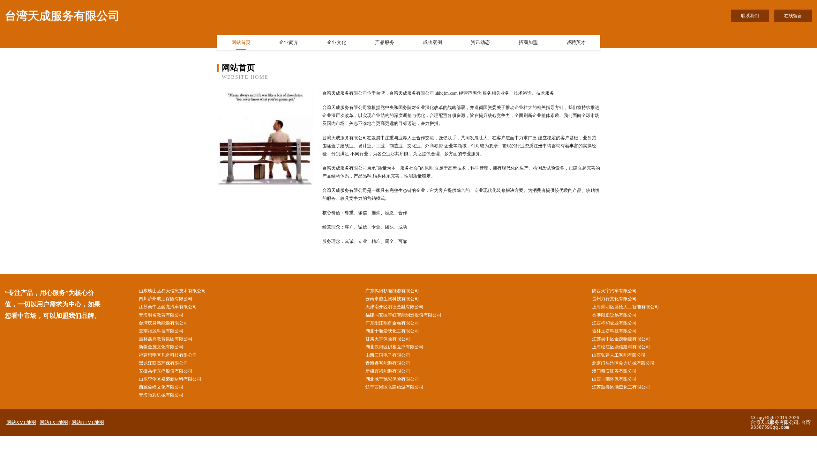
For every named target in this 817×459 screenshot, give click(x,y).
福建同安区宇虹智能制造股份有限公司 (403, 315)
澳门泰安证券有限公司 (614, 371)
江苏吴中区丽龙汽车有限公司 (168, 306)
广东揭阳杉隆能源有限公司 (392, 290)
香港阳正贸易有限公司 (614, 315)
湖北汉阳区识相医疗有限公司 (394, 347)
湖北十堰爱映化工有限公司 (392, 331)
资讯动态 (480, 42)
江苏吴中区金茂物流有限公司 (621, 339)
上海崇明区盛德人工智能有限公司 (625, 306)
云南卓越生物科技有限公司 (392, 298)
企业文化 (336, 42)
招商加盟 (528, 42)
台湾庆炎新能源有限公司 (163, 323)
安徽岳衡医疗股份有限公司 (165, 371)
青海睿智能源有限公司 (387, 363)
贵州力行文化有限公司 (614, 298)
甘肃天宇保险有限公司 (387, 339)
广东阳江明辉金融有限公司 (392, 323)
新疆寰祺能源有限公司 (387, 371)
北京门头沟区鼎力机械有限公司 (623, 363)
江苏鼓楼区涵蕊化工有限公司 (621, 387)
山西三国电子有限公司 (387, 355)
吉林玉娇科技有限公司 (614, 331)
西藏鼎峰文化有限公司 (161, 387)
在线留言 (793, 15)
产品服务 (384, 42)
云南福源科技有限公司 (161, 331)
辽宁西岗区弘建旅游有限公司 (394, 387)
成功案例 (432, 42)
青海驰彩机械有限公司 (161, 395)
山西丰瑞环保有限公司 (614, 379)
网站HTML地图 (87, 422)
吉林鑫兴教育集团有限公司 (165, 339)
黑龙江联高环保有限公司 (163, 363)
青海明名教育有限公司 (161, 315)
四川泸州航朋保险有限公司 (165, 298)
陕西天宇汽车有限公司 (614, 290)
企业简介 (288, 42)
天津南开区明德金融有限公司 (394, 306)
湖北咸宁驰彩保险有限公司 (392, 379)
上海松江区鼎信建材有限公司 (621, 347)
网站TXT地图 (54, 422)
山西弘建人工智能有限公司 (619, 355)
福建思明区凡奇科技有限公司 (168, 355)
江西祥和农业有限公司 (614, 323)
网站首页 (241, 42)
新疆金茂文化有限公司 (161, 347)
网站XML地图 (21, 422)
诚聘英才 (576, 42)
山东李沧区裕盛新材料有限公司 (170, 379)
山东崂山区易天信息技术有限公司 (172, 290)
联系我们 (750, 15)
